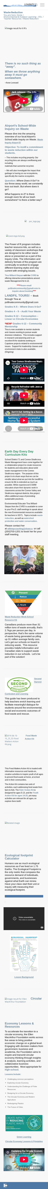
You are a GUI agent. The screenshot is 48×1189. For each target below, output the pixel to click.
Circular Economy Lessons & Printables (24, 1141)
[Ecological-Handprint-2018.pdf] (24, 953)
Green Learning (24, 1137)
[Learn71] (20, 5)
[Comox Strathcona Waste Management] (15, 236)
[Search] (35, 5)
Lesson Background (24, 977)
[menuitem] (35, 5)
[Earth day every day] (24, 559)
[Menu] (41, 5)
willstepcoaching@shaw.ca (20, 529)
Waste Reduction (13, 12)
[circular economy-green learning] (24, 1123)
